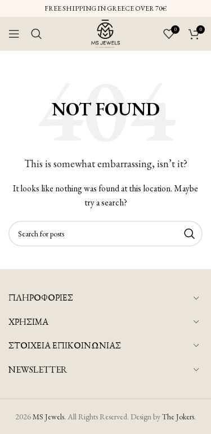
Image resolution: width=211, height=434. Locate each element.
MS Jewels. (49, 416)
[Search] (36, 34)
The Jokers (178, 416)
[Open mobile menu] (14, 34)
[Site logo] (105, 33)
